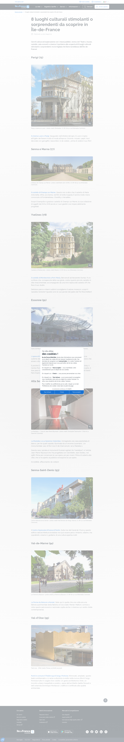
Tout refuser (47, 392)
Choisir (62, 392)
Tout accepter (76, 392)
